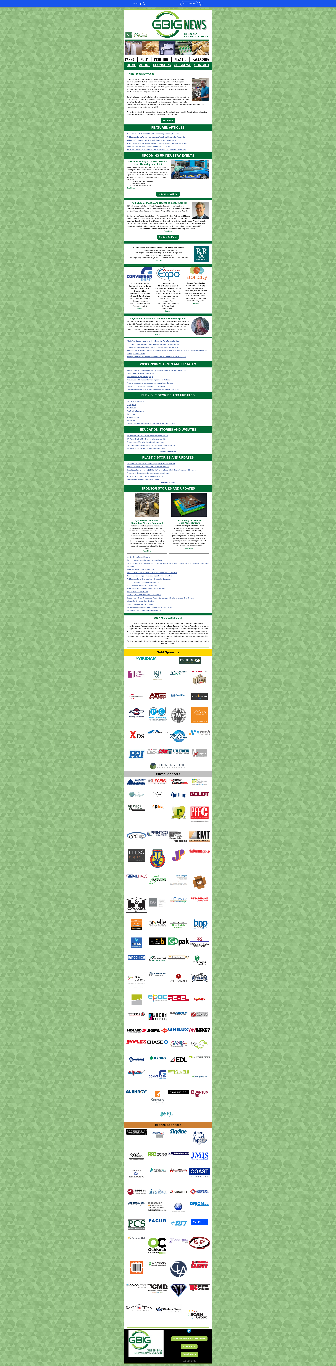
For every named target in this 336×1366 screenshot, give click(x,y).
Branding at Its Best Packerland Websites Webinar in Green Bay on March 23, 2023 (156, 357)
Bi (127, 143)
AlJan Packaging (133, 417)
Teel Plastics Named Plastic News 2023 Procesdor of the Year (149, 146)
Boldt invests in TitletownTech (137, 592)
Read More (168, 120)
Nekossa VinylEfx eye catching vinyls (140, 377)
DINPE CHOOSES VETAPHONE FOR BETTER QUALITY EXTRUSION (152, 573)
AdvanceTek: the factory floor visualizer (140, 601)
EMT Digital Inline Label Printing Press (140, 570)
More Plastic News (168, 483)
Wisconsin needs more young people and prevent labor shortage (150, 383)
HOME (131, 65)
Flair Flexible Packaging (135, 411)
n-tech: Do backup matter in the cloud (140, 604)
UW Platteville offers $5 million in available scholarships (146, 439)
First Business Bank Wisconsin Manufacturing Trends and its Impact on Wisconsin (156, 137)
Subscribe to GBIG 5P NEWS (189, 1338)
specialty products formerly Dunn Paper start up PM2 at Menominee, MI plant (159, 143)
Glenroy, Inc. (131, 414)
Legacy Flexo (131, 405)
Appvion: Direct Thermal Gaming (138, 557)
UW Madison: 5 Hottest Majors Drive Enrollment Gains (146, 448)
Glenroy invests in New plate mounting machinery (144, 560)
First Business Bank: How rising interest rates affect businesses (149, 579)
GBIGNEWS (182, 65)
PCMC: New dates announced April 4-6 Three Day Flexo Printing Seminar (153, 341)
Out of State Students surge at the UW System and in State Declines (151, 445)
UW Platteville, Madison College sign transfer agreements (147, 436)
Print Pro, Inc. (131, 408)
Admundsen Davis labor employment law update (144, 611)
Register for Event (168, 237)
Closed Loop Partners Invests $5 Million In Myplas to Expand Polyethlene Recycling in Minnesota (161, 470)
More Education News (168, 452)
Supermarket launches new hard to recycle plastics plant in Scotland (151, 464)
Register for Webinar (168, 194)
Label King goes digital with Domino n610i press (144, 595)
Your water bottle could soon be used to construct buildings (148, 473)
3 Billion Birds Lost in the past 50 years (140, 374)
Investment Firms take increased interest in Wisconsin (146, 386)
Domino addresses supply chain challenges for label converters (149, 576)
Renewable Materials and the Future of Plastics (143, 479)
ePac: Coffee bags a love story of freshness (142, 585)
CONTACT (201, 65)
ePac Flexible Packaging (135, 402)
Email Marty (189, 1354)
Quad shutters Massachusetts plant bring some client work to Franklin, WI (152, 389)
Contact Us (189, 1346)
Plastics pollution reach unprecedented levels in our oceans (148, 467)
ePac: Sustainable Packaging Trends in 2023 (143, 582)
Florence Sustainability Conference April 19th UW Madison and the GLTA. (153, 347)
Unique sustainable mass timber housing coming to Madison (148, 380)
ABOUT (144, 65)
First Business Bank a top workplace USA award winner (146, 588)
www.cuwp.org (159, 82)
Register (159, 260)
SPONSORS (162, 65)
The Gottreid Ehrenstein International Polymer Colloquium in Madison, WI (153, 344)
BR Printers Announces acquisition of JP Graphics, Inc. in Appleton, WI (151, 140)
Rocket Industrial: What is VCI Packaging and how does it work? (149, 607)
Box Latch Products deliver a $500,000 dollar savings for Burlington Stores (153, 134)
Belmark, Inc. (131, 420)
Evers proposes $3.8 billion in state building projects (145, 442)
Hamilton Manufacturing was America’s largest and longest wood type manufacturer (156, 370)
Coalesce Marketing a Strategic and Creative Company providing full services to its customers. (160, 598)
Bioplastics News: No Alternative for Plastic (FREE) (145, 476)
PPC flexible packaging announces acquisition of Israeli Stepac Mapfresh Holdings (156, 150)
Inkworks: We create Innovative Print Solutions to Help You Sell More (151, 424)
